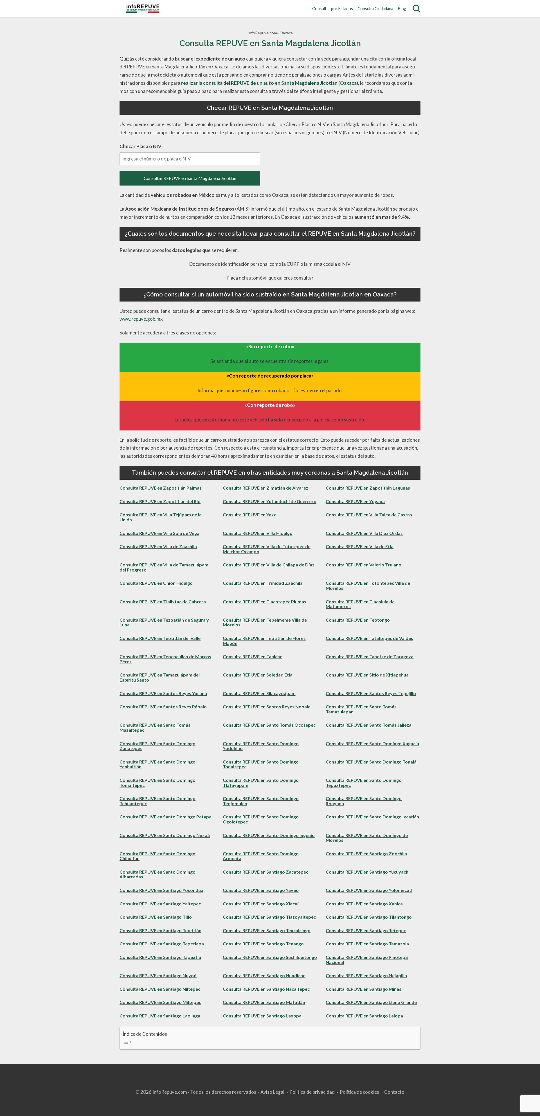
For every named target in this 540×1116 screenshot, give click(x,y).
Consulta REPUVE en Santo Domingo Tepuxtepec (364, 782)
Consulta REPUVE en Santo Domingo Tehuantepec (157, 801)
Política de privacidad (312, 1092)
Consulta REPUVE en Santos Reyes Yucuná (163, 693)
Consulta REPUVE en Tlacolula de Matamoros (360, 604)
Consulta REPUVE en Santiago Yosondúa (161, 890)
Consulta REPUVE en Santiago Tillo (156, 916)
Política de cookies (359, 1092)
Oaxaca (286, 32)
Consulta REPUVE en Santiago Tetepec (366, 930)
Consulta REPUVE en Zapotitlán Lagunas (368, 487)
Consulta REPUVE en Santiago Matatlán (264, 1002)
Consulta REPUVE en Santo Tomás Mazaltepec (155, 727)
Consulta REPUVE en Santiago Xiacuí (260, 903)
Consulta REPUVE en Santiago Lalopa (364, 1015)
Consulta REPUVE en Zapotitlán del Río (160, 501)
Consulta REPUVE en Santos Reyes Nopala (266, 706)
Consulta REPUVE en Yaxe (249, 514)
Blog (402, 8)
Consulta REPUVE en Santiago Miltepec (160, 1002)
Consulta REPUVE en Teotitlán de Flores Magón (264, 640)
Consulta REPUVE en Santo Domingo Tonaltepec (261, 764)
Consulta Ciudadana (375, 8)
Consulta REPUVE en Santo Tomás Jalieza (368, 724)
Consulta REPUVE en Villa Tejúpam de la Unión (161, 517)
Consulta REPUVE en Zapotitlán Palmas (161, 487)
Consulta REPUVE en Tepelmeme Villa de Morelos (265, 622)
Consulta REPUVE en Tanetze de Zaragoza (369, 656)
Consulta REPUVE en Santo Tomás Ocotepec (269, 724)
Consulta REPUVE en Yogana (355, 501)
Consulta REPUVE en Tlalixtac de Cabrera (163, 601)
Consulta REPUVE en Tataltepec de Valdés (369, 638)
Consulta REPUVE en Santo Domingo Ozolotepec (261, 819)
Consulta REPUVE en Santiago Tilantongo (369, 916)
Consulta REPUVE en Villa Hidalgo (257, 533)
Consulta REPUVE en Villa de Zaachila (158, 546)
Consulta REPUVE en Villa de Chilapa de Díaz (268, 564)
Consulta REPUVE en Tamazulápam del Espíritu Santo (160, 677)
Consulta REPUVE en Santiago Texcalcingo (266, 930)
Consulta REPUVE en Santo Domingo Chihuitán (157, 856)
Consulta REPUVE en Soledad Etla (257, 674)
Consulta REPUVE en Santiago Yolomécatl (369, 890)
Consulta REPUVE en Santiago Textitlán (160, 930)
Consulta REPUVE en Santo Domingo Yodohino (261, 746)
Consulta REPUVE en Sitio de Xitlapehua (367, 674)
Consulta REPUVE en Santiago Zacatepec (265, 871)
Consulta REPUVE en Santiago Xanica (364, 903)
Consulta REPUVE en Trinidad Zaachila (263, 583)
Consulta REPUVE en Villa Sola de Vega (159, 533)
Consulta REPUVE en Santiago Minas (363, 989)
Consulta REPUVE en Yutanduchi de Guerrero (269, 501)
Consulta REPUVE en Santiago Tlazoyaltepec (269, 916)
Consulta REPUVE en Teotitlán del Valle (160, 638)
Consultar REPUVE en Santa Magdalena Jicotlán (190, 178)
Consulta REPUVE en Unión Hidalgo (156, 583)
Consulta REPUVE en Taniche (252, 656)
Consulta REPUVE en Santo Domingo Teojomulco (261, 801)
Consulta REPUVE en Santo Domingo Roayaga (364, 801)
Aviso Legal (272, 1092)
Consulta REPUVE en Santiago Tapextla (160, 957)
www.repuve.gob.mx (141, 319)
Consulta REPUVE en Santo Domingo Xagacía (372, 743)
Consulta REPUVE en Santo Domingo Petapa (166, 816)
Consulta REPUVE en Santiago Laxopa (262, 1015)
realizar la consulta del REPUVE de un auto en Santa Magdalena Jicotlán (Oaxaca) (269, 83)
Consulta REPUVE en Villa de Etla (359, 546)
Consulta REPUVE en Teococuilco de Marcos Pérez (165, 659)
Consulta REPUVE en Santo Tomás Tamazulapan (361, 709)
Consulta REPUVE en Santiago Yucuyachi (368, 871)
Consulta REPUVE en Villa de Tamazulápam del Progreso (164, 567)
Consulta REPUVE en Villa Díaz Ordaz (364, 533)
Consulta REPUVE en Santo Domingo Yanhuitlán (157, 764)
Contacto (394, 1092)
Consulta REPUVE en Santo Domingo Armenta (261, 856)
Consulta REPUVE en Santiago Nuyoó (158, 975)
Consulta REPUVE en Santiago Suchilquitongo (270, 957)
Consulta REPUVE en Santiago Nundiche (264, 975)
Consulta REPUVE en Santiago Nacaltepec (266, 989)
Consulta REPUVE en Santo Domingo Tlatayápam (261, 782)
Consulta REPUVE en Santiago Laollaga (160, 1015)
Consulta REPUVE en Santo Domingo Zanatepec (157, 746)
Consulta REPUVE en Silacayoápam (259, 693)
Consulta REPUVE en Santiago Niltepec (160, 989)
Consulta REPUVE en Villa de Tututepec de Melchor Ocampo (266, 549)
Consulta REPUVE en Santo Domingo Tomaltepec (157, 782)
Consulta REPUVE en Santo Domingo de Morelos (367, 837)
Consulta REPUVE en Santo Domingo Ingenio (269, 835)
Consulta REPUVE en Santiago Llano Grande (371, 1002)
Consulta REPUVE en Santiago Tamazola (367, 943)
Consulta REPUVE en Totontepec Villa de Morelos (368, 585)
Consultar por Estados (332, 8)
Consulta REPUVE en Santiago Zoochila (366, 853)
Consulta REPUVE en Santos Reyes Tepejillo (371, 693)
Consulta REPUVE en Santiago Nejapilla (366, 975)
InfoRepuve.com (262, 32)
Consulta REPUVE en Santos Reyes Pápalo (163, 706)
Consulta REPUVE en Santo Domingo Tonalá (371, 761)
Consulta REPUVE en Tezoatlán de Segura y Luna (164, 622)
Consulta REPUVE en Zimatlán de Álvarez (265, 487)
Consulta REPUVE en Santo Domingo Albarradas (157, 874)
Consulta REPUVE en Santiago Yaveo (261, 890)
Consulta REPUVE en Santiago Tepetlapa (162, 943)
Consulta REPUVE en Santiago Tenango (263, 943)
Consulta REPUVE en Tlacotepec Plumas (264, 601)
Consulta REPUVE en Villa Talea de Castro (369, 514)
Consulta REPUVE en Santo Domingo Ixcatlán (372, 816)
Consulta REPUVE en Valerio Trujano (363, 564)
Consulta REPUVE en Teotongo (358, 619)
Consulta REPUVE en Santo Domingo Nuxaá (165, 835)
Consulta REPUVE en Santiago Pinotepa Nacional (367, 959)
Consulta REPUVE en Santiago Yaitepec (160, 903)
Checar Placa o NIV (140, 146)
